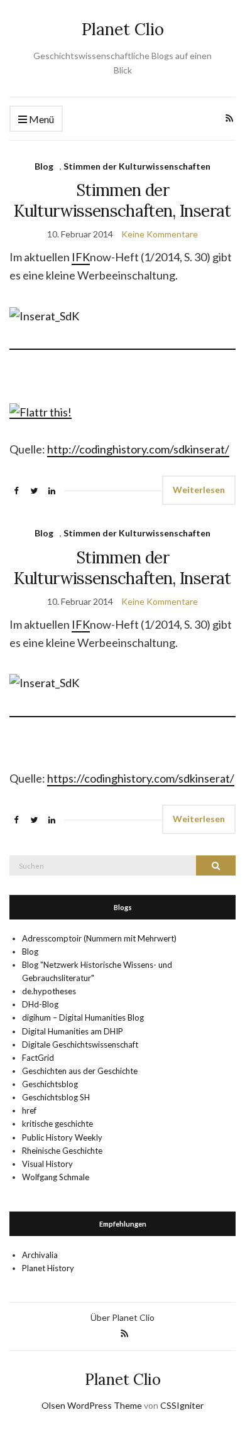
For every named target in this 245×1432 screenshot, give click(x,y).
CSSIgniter (182, 1405)
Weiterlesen (199, 489)
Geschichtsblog (50, 1084)
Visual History (47, 1164)
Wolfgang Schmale (55, 1177)
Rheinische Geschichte (62, 1151)
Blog (44, 166)
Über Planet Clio (122, 1317)
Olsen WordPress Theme (91, 1405)
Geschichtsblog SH (56, 1097)
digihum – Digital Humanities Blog (83, 1017)
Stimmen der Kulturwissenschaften (136, 166)
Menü (40, 119)
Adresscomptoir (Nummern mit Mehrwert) (99, 938)
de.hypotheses (49, 991)
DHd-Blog (40, 1004)
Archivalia (40, 1255)
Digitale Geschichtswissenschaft (80, 1044)
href (29, 1110)
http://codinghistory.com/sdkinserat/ (138, 449)
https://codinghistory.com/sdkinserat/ (140, 778)
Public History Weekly (62, 1137)
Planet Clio (123, 29)
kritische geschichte (57, 1124)
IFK (81, 257)
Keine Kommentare (159, 234)
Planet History (48, 1268)
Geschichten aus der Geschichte (80, 1071)
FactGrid (38, 1058)
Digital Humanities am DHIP (72, 1031)
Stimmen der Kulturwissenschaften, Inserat (122, 200)
